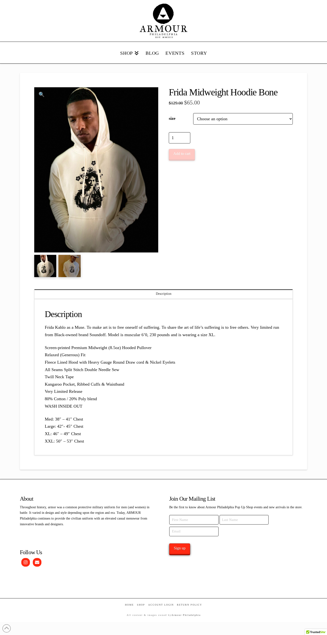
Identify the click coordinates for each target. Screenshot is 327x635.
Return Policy (189, 604)
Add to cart (181, 154)
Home (129, 604)
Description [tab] (163, 294)
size (172, 118)
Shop (141, 604)
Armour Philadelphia (186, 615)
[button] (41, 94)
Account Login (161, 604)
